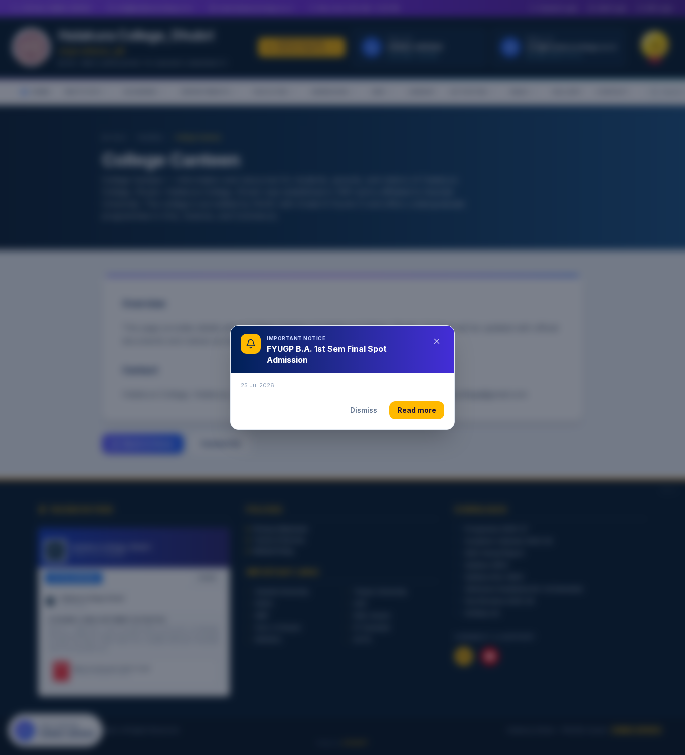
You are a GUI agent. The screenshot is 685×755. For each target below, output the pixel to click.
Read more (416, 410)
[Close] (436, 341)
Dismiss (363, 410)
